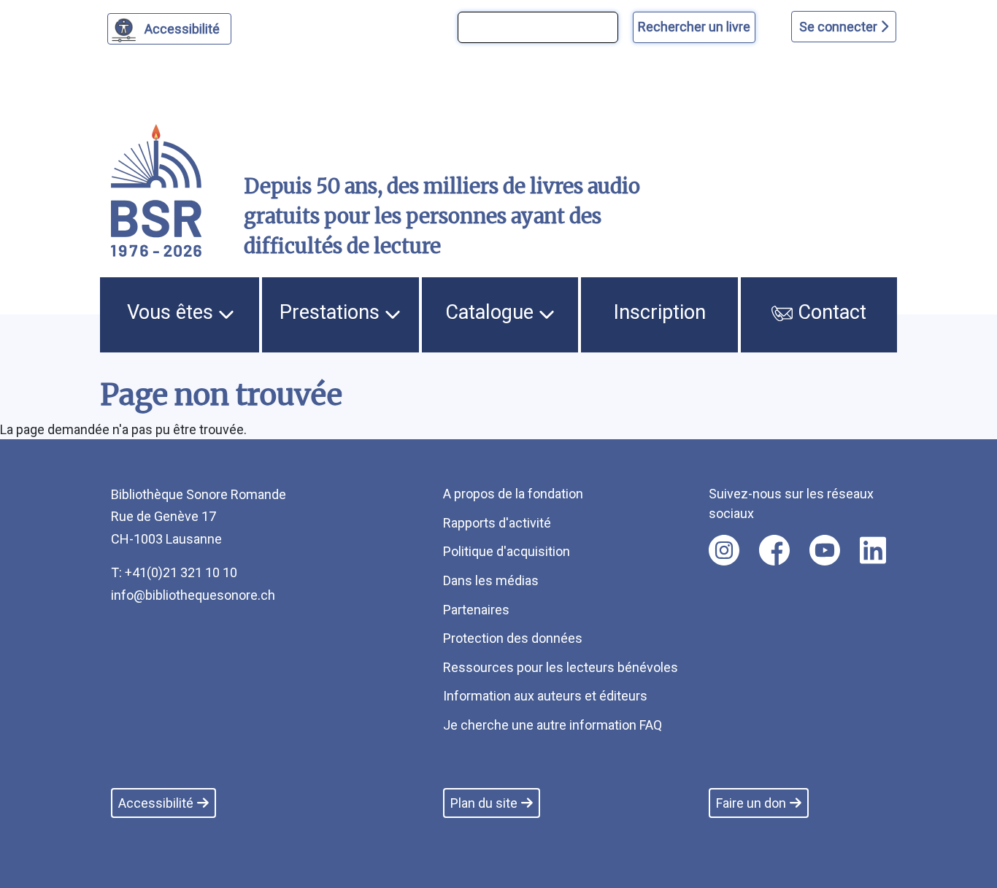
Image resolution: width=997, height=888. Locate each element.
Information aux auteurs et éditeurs (545, 695)
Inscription (660, 312)
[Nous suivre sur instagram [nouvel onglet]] (724, 550)
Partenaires (476, 609)
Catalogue (492, 312)
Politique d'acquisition (506, 551)
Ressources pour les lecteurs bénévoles (560, 667)
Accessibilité (182, 28)
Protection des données (512, 638)
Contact (829, 312)
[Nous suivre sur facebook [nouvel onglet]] (774, 550)
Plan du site (483, 803)
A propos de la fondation (513, 493)
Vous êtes (172, 312)
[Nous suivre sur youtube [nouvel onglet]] (824, 550)
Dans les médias (491, 580)
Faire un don (751, 803)
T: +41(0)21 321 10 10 (174, 572)
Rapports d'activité (497, 522)
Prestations (332, 312)
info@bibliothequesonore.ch (193, 595)
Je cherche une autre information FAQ (552, 725)
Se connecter (839, 26)
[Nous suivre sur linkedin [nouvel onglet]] (873, 550)
